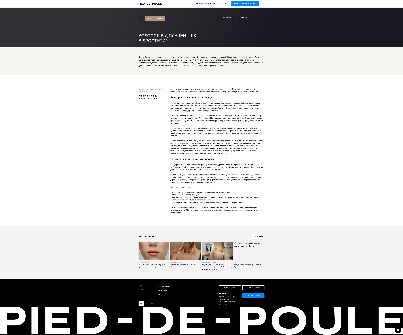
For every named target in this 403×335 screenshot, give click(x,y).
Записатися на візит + (244, 4)
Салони (142, 289)
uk (226, 4)
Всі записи (258, 237)
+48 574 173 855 (224, 299)
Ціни (140, 286)
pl (146, 303)
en (152, 303)
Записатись (253, 295)
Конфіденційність (165, 286)
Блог (159, 294)
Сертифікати (162, 290)
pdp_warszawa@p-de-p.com (227, 301)
